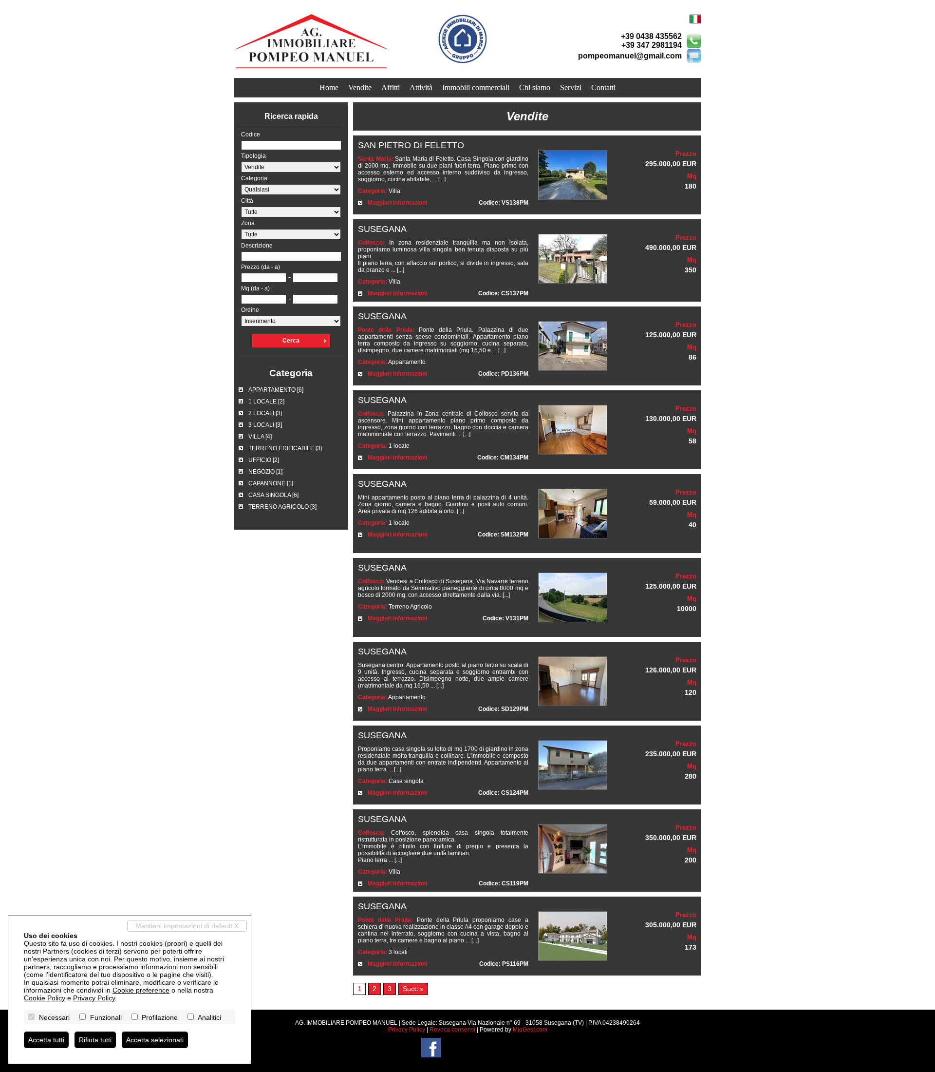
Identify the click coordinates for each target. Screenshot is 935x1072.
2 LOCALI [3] (265, 413)
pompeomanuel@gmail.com (630, 56)
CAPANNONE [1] (270, 483)
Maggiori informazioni (397, 202)
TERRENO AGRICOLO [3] (282, 506)
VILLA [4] (260, 436)
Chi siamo (534, 87)
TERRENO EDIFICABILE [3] (285, 448)
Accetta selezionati (155, 1040)
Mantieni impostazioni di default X (187, 926)
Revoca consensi (452, 1029)
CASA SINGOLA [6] (273, 495)
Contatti (603, 87)
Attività (421, 87)
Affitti (390, 87)
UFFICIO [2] (263, 460)
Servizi (570, 87)
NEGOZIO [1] (265, 471)
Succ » (413, 989)
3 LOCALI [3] (265, 424)
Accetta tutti (46, 1040)
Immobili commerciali (475, 87)
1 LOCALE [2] (266, 401)
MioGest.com (530, 1029)
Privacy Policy (406, 1029)
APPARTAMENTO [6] (275, 389)
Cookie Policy (44, 998)
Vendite (360, 87)
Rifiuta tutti (95, 1040)
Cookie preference (140, 990)
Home (328, 87)
